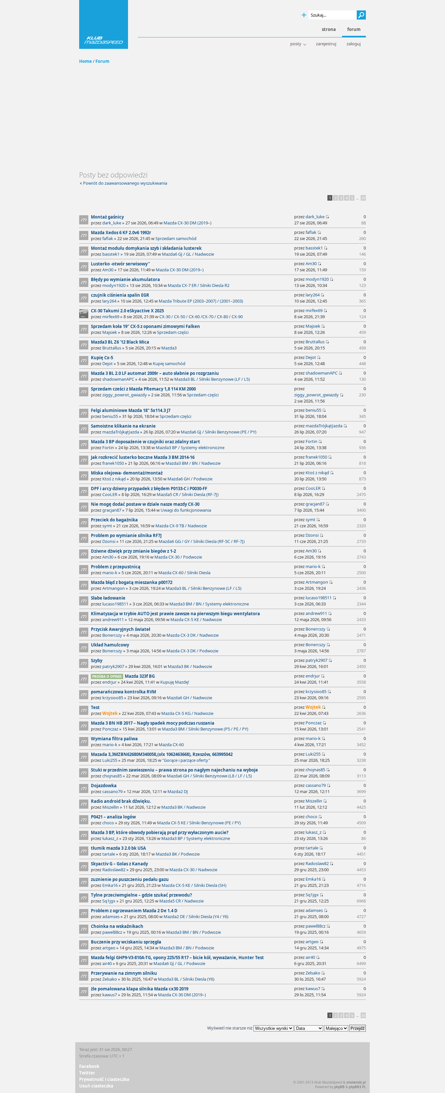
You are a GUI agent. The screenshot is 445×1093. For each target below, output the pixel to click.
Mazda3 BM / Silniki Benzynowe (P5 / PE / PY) (205, 729)
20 (363, 197)
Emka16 (110, 885)
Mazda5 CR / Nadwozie (181, 901)
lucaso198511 (115, 604)
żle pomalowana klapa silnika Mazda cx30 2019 (139, 989)
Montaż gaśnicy (107, 217)
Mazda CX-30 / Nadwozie (193, 870)
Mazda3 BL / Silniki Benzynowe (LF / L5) (212, 379)
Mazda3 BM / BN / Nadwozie (193, 463)
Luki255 (109, 760)
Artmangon (113, 588)
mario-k (109, 572)
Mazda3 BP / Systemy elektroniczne (190, 447)
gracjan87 (111, 510)
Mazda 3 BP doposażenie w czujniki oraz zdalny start (145, 442)
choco (108, 823)
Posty (295, 44)
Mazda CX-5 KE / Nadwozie (196, 619)
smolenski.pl (356, 1082)
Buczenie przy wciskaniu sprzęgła (126, 942)
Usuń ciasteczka (96, 1086)
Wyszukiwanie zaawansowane (304, 15)
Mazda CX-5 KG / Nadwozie (187, 713)
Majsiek (109, 332)
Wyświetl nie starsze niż (230, 1028)
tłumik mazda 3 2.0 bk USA (118, 848)
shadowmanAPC (118, 379)
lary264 (109, 301)
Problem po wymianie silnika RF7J (126, 535)
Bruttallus (111, 348)
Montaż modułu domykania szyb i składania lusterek (146, 248)
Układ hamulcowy (110, 645)
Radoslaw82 (113, 870)
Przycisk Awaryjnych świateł (120, 629)
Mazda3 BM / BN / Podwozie (193, 932)
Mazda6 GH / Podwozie (189, 479)
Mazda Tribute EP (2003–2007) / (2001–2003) (201, 301)
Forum (102, 61)
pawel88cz (112, 932)
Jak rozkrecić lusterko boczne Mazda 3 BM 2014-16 (142, 457)
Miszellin (110, 807)
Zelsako (109, 979)
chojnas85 (112, 776)
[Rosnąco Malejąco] (345, 1028)
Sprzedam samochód (175, 238)
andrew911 (113, 619)
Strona (329, 29)
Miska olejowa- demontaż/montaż (127, 473)
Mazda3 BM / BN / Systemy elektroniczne (209, 604)
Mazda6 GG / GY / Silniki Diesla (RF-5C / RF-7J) (202, 541)
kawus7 (109, 995)
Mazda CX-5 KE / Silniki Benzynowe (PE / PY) (199, 823)
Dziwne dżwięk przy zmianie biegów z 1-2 (133, 551)
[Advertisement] (222, 121)
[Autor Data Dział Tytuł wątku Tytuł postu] (308, 1028)
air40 (107, 963)
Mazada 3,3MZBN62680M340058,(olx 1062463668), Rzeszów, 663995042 (162, 754)
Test (95, 707)
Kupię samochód (169, 363)
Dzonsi (108, 541)
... (357, 197)
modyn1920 (113, 285)
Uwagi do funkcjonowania (186, 510)
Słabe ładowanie (108, 598)
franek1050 (113, 463)
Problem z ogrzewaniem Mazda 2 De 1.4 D (134, 911)
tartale (108, 854)
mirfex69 (110, 316)
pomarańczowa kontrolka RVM (123, 692)
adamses (111, 916)
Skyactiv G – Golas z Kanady (119, 864)
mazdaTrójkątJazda (120, 432)
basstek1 (111, 254)
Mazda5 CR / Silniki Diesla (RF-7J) (188, 494)
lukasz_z (110, 838)
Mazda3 (169, 348)
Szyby (96, 660)
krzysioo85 (112, 698)
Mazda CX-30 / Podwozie (178, 557)
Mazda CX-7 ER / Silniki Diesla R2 (198, 285)
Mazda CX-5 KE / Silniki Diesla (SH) (194, 885)
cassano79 (112, 791)
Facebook (89, 1066)
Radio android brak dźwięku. (121, 801)
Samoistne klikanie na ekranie (123, 426)
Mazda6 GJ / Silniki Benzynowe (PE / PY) (218, 432)
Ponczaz (110, 729)
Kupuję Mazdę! (174, 682)
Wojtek (110, 713)
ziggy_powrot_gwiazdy (124, 395)
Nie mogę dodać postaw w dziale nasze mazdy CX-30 (145, 504)
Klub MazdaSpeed (103, 24)
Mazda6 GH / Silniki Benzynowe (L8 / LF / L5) (209, 776)
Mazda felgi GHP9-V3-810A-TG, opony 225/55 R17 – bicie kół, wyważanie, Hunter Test (177, 957)
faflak (107, 238)
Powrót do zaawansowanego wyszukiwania (125, 183)
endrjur (109, 682)
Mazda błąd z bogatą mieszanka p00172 (131, 582)
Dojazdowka (104, 785)
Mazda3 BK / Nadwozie (190, 666)
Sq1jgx (108, 901)
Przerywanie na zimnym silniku (124, 973)
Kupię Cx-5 (102, 358)
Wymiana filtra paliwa (114, 739)
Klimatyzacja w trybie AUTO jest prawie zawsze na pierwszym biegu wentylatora (175, 614)
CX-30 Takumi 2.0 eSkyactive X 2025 (127, 311)
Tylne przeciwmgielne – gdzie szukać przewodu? (141, 895)
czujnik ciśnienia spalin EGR (120, 295)
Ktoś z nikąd (114, 479)
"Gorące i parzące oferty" (186, 760)
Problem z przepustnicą (115, 567)
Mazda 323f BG (140, 676)
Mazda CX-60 (171, 744)
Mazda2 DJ (177, 791)
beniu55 (110, 416)
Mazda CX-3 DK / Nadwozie (192, 635)
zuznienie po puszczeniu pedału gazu (130, 879)
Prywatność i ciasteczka (104, 1079)
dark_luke (111, 223)
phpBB (339, 1087)
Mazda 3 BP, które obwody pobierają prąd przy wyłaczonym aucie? (159, 832)
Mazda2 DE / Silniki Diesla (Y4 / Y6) (196, 916)
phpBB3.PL (357, 1087)
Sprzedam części (173, 332)
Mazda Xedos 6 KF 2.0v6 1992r (121, 232)
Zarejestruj (326, 44)
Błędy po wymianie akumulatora (125, 279)
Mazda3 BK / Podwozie (178, 854)
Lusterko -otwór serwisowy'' (120, 264)
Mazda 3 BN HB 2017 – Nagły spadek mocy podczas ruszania (152, 723)
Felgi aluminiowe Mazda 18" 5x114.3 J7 (130, 410)
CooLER (109, 494)
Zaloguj (354, 44)
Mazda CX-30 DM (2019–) (187, 223)
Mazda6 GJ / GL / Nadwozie (188, 254)
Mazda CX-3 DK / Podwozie (192, 651)
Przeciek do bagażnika (114, 520)
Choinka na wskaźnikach (117, 926)
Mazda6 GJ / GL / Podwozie (179, 963)
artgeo (108, 948)
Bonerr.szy (112, 635)
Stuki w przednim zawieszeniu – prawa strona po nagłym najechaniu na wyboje (174, 770)
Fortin (108, 447)
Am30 (107, 270)
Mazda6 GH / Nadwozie (189, 698)
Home (85, 61)
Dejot (107, 363)
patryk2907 (113, 666)
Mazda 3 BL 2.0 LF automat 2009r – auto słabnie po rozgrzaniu (155, 373)
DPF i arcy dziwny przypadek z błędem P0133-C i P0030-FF (149, 488)
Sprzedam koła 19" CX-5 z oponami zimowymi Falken (145, 326)
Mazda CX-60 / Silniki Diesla (184, 572)
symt (107, 526)
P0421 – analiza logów (113, 817)
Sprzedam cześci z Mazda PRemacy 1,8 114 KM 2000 (143, 389)
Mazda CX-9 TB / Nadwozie (181, 526)
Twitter (87, 1073)
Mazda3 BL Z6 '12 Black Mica (120, 342)
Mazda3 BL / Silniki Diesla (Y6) (186, 979)
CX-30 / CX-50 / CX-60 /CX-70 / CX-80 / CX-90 (201, 316)
